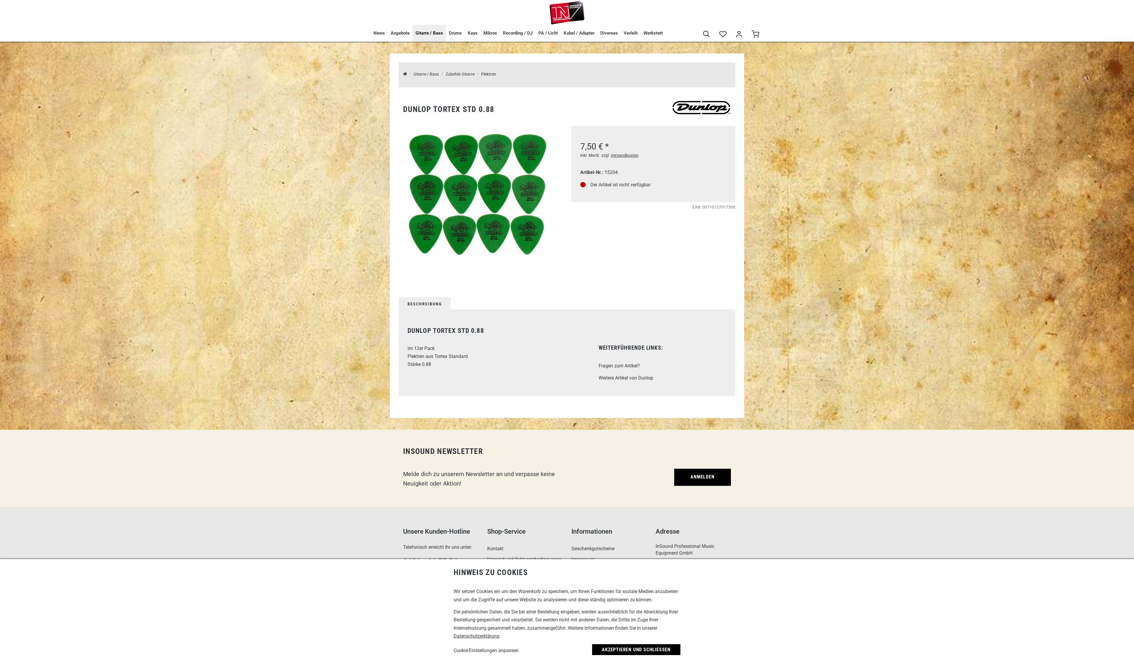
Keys (473, 33)
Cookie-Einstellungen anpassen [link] (486, 650)
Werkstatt (653, 33)
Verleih (631, 33)
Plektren (488, 74)
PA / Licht (548, 33)
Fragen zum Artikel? (619, 366)
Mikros (490, 33)
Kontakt (495, 548)
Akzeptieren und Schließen (636, 649)
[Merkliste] (723, 34)
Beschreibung (425, 304)
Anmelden (702, 477)
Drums (455, 33)
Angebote (400, 33)
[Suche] (706, 34)
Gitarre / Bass (429, 33)
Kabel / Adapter (579, 33)
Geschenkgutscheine (593, 548)
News (379, 33)
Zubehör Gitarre (460, 74)
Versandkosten (624, 155)
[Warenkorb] (755, 34)
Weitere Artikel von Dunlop (626, 378)
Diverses (609, 33)
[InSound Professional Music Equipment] (567, 12)
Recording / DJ (517, 33)
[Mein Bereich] (739, 34)
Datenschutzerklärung (476, 636)
